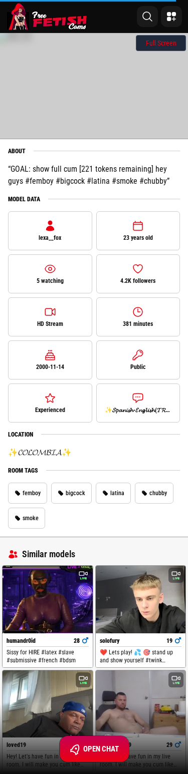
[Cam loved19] (48, 704)
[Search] (147, 16)
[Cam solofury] (141, 599)
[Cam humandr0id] (48, 599)
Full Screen (161, 43)
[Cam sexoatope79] (141, 704)
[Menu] (171, 16)
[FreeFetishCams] (47, 16)
